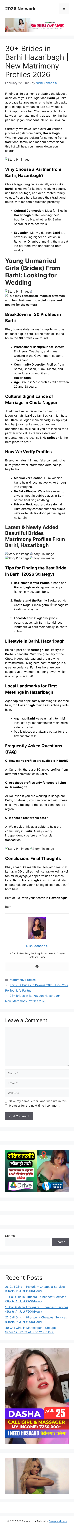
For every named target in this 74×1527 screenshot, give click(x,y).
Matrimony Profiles (23, 980)
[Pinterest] (37, 967)
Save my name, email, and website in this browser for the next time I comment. (38, 1103)
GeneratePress (58, 1521)
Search (10, 1236)
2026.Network (20, 8)
